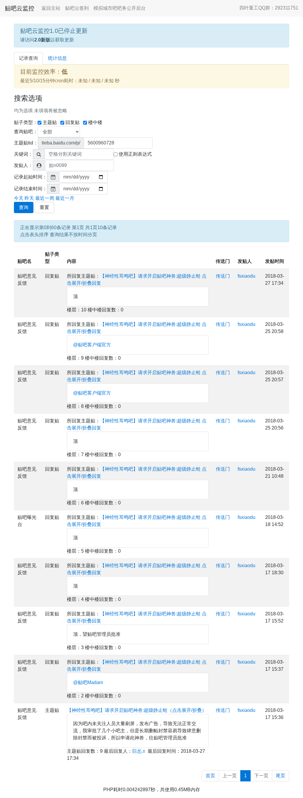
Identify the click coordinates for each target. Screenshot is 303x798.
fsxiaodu (246, 276)
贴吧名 (24, 261)
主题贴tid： (26, 142)
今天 (18, 198)
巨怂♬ (139, 751)
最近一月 (64, 198)
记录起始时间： (30, 176)
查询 (23, 207)
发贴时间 (274, 261)
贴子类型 (52, 258)
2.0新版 (42, 39)
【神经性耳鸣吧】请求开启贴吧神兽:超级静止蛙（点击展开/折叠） (137, 710)
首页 (210, 775)
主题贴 (50, 122)
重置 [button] (44, 207)
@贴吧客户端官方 (92, 344)
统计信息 (57, 58)
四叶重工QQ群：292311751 (268, 7)
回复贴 (72, 122)
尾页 (280, 775)
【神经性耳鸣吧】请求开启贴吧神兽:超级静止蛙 (150, 276)
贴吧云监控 (19, 8)
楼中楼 (95, 122)
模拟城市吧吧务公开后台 (120, 8)
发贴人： (23, 165)
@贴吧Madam (88, 682)
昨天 (29, 198)
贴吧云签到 (77, 8)
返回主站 (50, 8)
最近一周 (44, 198)
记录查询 (28, 58)
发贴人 (245, 261)
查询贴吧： (26, 131)
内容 (71, 261)
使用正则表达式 (135, 154)
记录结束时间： (30, 188)
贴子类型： (26, 122)
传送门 (223, 261)
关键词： (23, 154)
